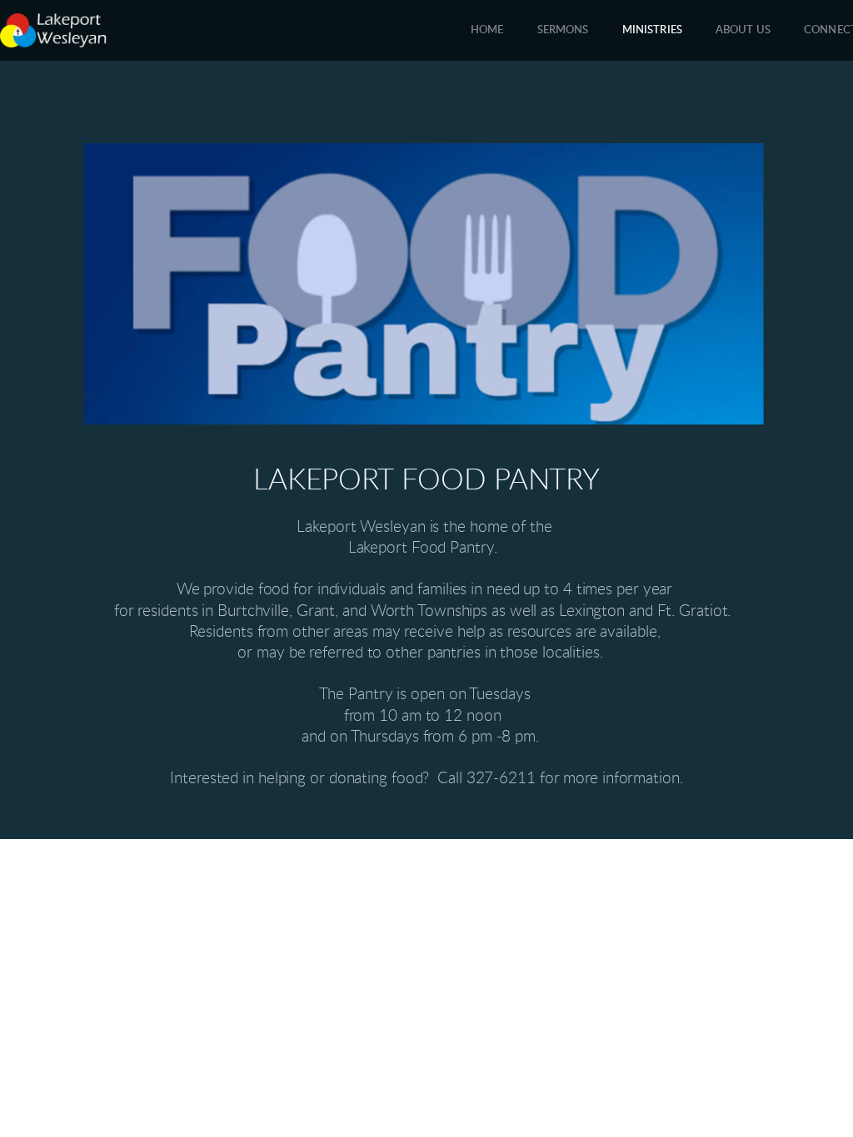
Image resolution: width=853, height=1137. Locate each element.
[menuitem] (487, 30)
